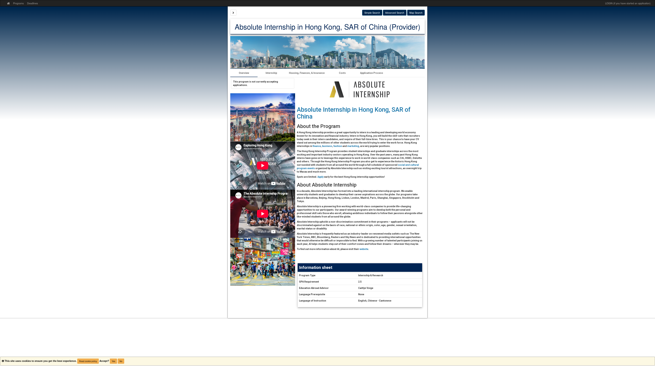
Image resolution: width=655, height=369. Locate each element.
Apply (320, 176)
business (327, 146)
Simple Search (372, 12)
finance (317, 146)
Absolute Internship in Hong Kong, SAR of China (354, 113)
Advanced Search (394, 12)
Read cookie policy (88, 361)
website (364, 249)
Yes (113, 361)
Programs (18, 3)
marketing (353, 146)
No (121, 361)
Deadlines (32, 3)
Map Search (416, 12)
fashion (337, 146)
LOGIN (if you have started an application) (628, 3)
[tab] (244, 73)
